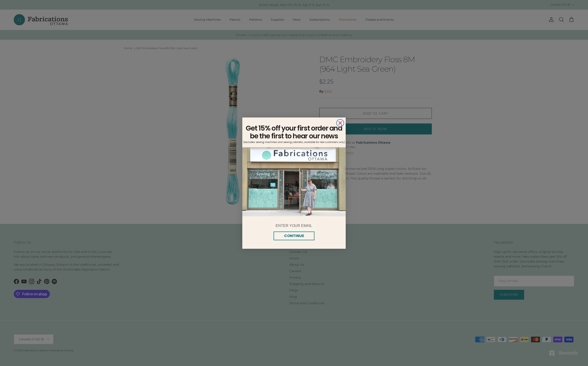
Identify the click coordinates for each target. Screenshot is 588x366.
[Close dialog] (340, 123)
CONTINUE (294, 235)
